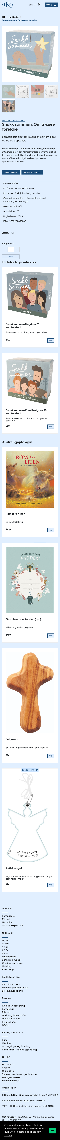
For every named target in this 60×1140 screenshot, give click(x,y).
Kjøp (11, 256)
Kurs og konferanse (12, 1033)
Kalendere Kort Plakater (32, 172)
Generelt (7, 909)
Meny (49, 5)
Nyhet (5, 941)
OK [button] (52, 1131)
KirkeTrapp (8, 970)
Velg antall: (8, 244)
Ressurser (7, 998)
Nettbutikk (14, 17)
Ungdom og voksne (11, 172)
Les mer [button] (8, 1135)
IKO (3, 17)
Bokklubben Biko (11, 977)
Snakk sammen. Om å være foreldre (19, 20)
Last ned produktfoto (13, 121)
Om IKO (6, 1057)
